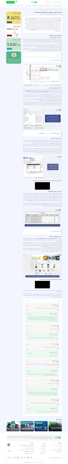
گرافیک (61, 446)
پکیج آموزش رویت (33, 29)
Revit (60, 18)
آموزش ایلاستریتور (43, 451)
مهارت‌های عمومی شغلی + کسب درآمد (56, 450)
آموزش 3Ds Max (43, 446)
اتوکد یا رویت (52, 231)
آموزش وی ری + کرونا (42, 448)
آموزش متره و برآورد (42, 453)
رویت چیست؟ (52, 60)
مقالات (59, 9)
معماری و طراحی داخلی (54, 9)
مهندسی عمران (60, 448)
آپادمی (27, 462)
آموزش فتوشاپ (43, 450)
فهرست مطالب (58, 54)
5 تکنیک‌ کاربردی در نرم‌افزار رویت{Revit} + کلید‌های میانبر (43, 9)
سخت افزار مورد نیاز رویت (48, 133)
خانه (61, 9)
